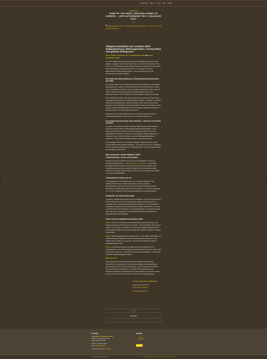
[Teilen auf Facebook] (113, 320)
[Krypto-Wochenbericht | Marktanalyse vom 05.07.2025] (266, 179)
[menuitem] (144, 3)
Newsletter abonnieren (140, 291)
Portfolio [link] (156, 94)
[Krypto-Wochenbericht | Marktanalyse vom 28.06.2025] (1, 179)
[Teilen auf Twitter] (127, 320)
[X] (137, 341)
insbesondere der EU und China (135, 163)
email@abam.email (99, 345)
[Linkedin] (137, 337)
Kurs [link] (125, 222)
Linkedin (140, 337)
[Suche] (174, 3)
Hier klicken (108, 348)
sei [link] (116, 227)
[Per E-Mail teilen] (154, 320)
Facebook (141, 339)
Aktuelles (133, 11)
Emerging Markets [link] (112, 243)
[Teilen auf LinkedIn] (140, 320)
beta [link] (147, 55)
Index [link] (116, 69)
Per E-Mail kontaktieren (140, 287)
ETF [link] (154, 66)
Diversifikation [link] (121, 236)
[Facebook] (137, 339)
